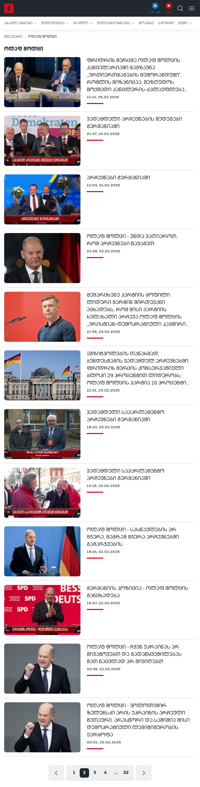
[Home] (9, 8)
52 (126, 773)
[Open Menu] (192, 8)
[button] (20, 23)
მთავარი (13, 37)
